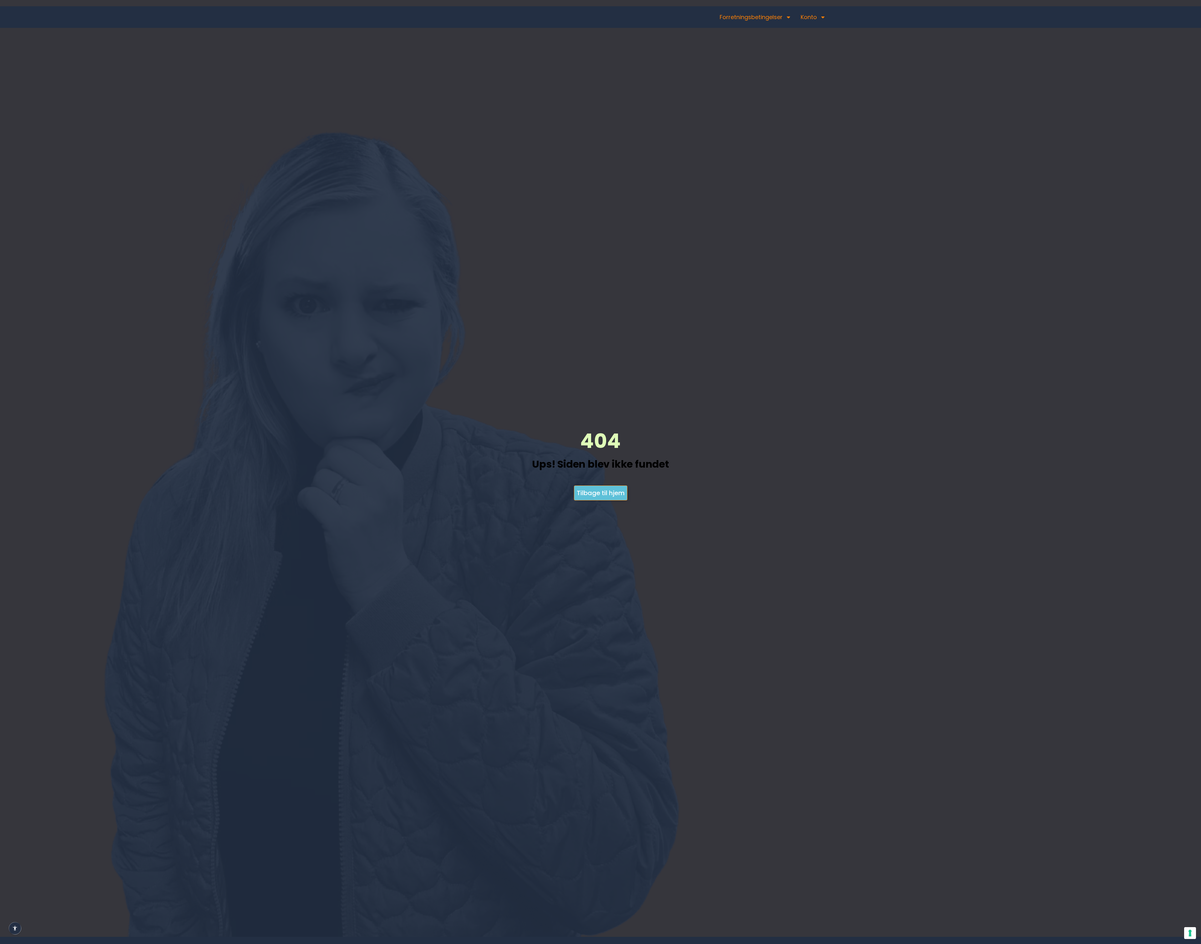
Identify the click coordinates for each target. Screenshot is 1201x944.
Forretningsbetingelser (751, 17)
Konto (809, 17)
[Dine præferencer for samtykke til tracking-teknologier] (1190, 933)
